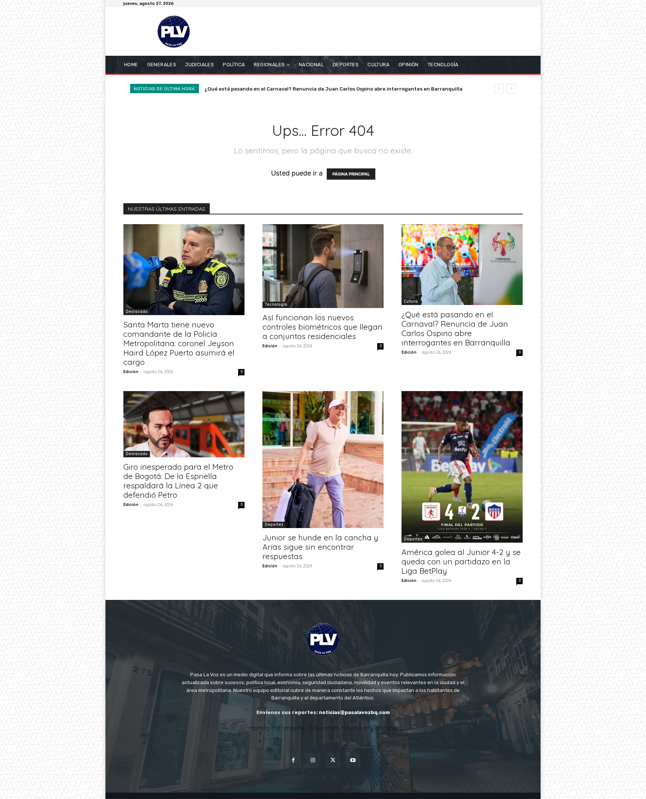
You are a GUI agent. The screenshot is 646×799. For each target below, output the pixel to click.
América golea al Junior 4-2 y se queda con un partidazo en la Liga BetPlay (461, 561)
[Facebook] (293, 760)
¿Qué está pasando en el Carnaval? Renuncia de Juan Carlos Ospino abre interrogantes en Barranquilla (456, 328)
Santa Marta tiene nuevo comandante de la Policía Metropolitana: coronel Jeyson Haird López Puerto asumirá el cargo (178, 343)
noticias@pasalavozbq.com (354, 712)
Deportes (274, 524)
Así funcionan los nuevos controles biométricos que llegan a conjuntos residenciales (322, 326)
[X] (333, 760)
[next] (511, 88)
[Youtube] (352, 760)
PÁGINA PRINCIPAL (351, 174)
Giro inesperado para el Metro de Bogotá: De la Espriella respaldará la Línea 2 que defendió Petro (327, 89)
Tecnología (276, 304)
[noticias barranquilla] (177, 31)
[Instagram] (313, 760)
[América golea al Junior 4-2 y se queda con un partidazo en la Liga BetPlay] (462, 467)
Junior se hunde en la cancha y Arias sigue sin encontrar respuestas (320, 547)
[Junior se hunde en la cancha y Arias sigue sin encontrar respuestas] (323, 459)
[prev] (499, 88)
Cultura (411, 301)
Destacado (137, 311)
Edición (130, 371)
